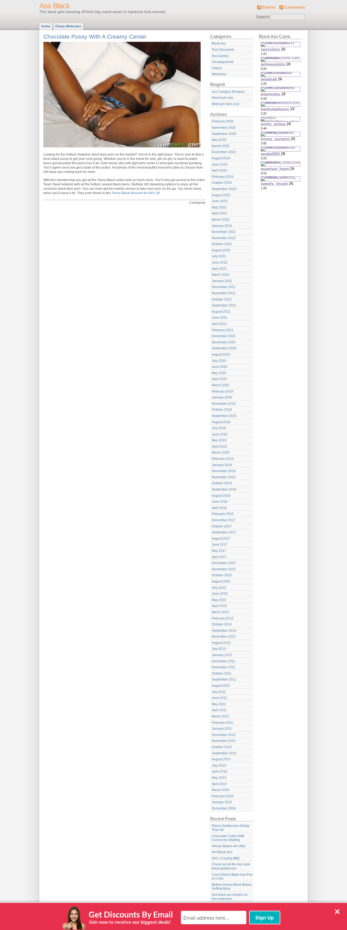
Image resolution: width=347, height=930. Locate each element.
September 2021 (224, 305)
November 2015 (224, 569)
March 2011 (220, 716)
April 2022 (219, 269)
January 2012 (222, 655)
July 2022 (219, 256)
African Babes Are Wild (228, 846)
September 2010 (224, 753)
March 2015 (220, 612)
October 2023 (222, 183)
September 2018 (224, 489)
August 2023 (221, 195)
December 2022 (224, 232)
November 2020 (224, 342)
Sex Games (220, 56)
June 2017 (219, 544)
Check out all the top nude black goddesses (231, 866)
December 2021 (224, 287)
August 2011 (221, 686)
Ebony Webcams (68, 26)
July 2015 (219, 588)
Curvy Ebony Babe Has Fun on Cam (232, 877)
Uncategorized (222, 62)
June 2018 (219, 502)
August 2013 (221, 643)
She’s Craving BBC (226, 858)
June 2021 (219, 318)
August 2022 (221, 250)
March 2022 (220, 275)
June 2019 (219, 434)
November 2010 (224, 741)
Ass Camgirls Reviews (228, 92)
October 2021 (222, 299)
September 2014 (224, 630)
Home (45, 26)
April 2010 (219, 784)
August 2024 (221, 158)
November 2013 (224, 636)
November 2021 (224, 293)
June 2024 (219, 164)
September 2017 (224, 532)
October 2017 (222, 526)
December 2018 (224, 471)
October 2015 (222, 575)
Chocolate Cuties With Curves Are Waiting (228, 838)
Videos (217, 68)
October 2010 (222, 747)
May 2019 (219, 440)
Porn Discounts (223, 50)
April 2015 (219, 606)
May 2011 (219, 704)
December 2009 (224, 808)
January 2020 (222, 397)
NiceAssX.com (222, 98)
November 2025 (224, 127)
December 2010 (224, 735)
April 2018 (219, 508)
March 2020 (220, 385)
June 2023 (219, 201)
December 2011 (223, 661)
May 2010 (219, 778)
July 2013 (219, 649)
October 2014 (222, 624)
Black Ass (219, 43)
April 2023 (219, 213)
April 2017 (219, 557)
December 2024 (224, 152)
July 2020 (219, 361)
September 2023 (224, 189)
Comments (294, 7)
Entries (269, 7)
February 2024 (222, 177)
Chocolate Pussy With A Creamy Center (94, 36)
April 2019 (219, 446)
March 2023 (220, 220)
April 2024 (219, 170)
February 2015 (222, 618)
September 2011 (224, 679)
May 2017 (219, 551)
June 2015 (219, 594)
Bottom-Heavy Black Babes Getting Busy (232, 887)
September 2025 (224, 134)
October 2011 (222, 673)
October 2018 (222, 483)
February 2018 (222, 514)
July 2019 (219, 428)
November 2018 (224, 477)
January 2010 (222, 802)
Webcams (219, 74)
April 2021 (219, 324)
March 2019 (220, 452)
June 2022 (219, 262)
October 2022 (222, 244)
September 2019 (224, 416)
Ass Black (54, 6)
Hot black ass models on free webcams (230, 897)
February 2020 (222, 391)
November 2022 (224, 238)
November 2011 (223, 667)
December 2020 (224, 336)
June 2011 (219, 698)
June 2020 (219, 367)
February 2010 (222, 796)
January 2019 (222, 465)
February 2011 (222, 723)
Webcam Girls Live (225, 104)
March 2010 (220, 790)
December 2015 (224, 563)
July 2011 (219, 692)
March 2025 (220, 146)
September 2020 (224, 348)
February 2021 (222, 330)
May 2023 (219, 207)
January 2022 (222, 281)
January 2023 (222, 226)
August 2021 (221, 312)
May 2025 (219, 140)
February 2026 (222, 121)
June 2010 (219, 771)
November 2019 (224, 404)
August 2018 (221, 496)
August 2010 (221, 759)
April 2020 (219, 379)
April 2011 (219, 710)
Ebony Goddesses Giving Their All (230, 828)
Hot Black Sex (222, 852)
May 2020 (219, 373)
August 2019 (221, 422)
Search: (263, 17)
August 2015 (221, 581)
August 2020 (221, 354)
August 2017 (221, 538)
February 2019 (222, 459)
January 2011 (222, 728)
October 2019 (222, 410)
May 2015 (219, 600)
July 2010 (219, 765)
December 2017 (224, 520)
